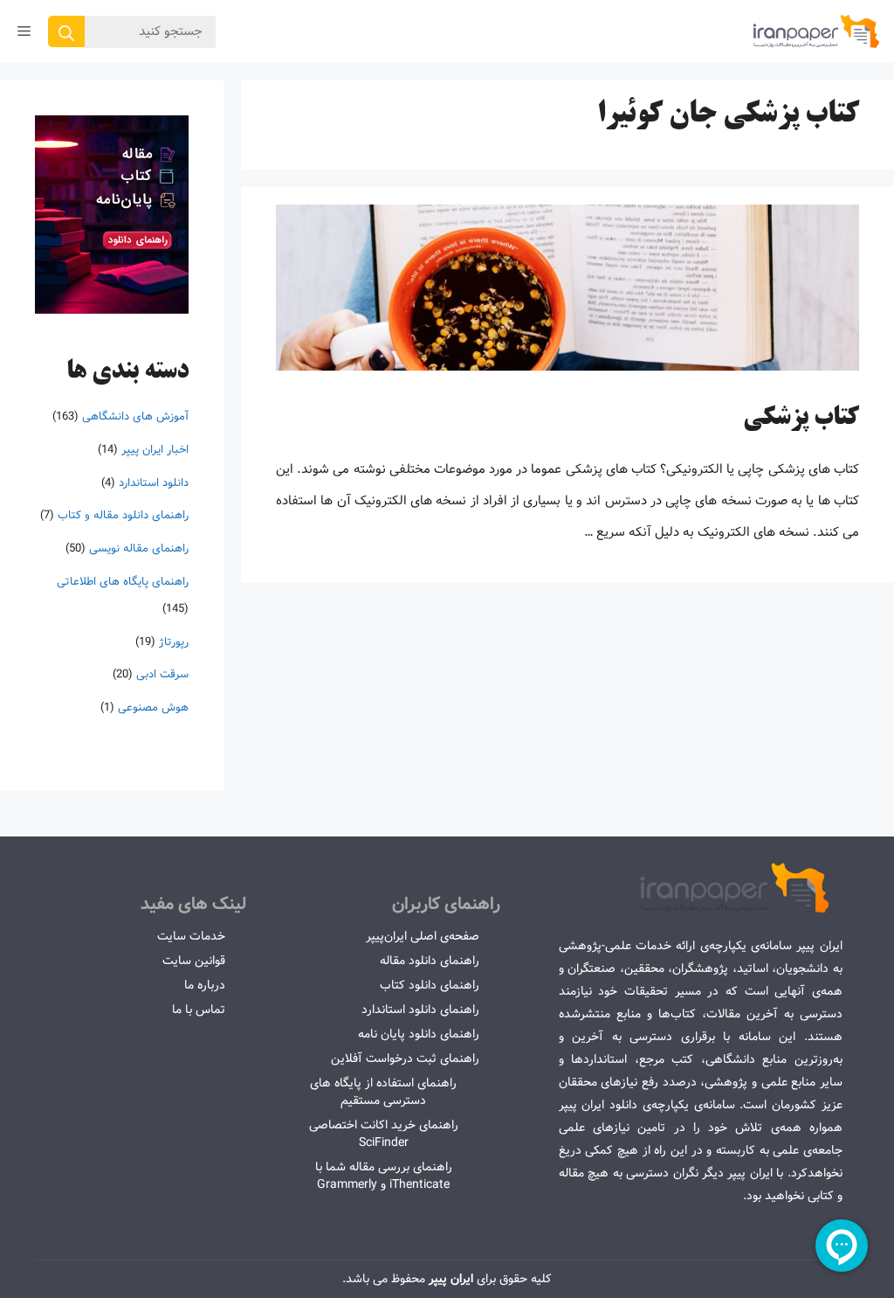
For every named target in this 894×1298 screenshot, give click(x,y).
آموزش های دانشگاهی (135, 416)
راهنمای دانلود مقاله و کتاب (123, 515)
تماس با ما (198, 1009)
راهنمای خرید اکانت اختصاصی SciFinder (383, 1133)
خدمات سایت (191, 936)
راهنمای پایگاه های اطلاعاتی (123, 582)
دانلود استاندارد (154, 483)
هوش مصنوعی (153, 707)
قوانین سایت (193, 960)
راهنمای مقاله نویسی (139, 548)
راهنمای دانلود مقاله (429, 960)
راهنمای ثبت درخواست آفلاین (405, 1058)
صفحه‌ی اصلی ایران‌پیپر (422, 936)
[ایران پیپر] (816, 31)
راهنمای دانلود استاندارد (420, 1009)
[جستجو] (66, 31)
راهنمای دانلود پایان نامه (418, 1034)
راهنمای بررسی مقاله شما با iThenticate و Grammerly (383, 1175)
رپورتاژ (174, 642)
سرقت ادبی (162, 674)
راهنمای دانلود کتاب (429, 985)
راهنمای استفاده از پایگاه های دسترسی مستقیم (383, 1091)
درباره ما (204, 985)
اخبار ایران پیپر (155, 450)
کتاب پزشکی (801, 419)
